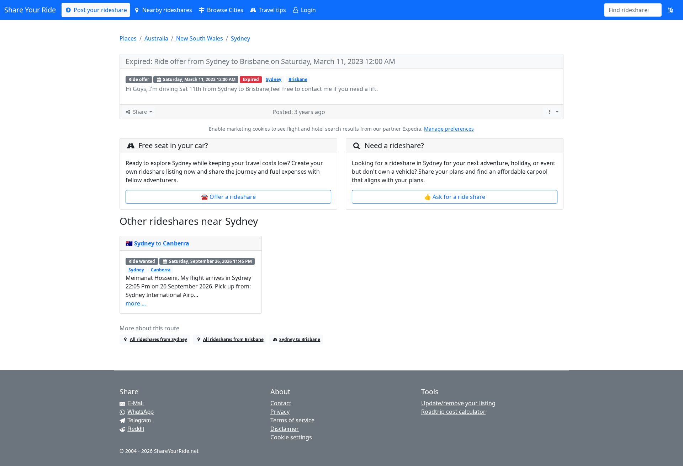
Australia (156, 38)
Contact (280, 403)
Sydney (240, 38)
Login (308, 10)
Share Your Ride (30, 10)
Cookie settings (291, 437)
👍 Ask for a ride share (454, 197)
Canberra (160, 270)
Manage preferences (449, 128)
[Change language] (670, 10)
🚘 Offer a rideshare (228, 197)
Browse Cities (224, 10)
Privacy (280, 412)
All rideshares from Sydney (158, 339)
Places (128, 38)
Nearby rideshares (166, 10)
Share (140, 111)
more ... (136, 303)
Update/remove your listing (458, 403)
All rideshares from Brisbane (233, 339)
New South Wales (199, 38)
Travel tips (271, 10)
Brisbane (297, 79)
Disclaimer (284, 429)
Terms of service (292, 420)
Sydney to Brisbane (299, 339)
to (161, 243)
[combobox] (628, 10)
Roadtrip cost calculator (453, 412)
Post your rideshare (99, 10)
